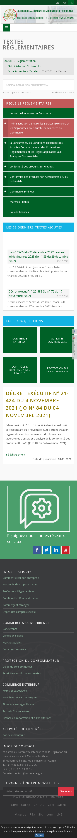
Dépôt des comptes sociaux (19, 611)
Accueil (8, 61)
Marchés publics (12, 642)
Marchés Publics (19, 201)
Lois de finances (19, 212)
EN (57, 2)
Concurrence (10, 629)
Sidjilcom (45, 814)
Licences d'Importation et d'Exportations (27, 718)
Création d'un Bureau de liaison (21, 598)
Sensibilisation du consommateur (22, 673)
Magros (20, 814)
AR (64, 2)
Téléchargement (15, 454)
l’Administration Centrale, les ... (26, 66)
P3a (32, 814)
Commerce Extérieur (22, 191)
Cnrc (14, 805)
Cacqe (25, 805)
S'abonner (66, 791)
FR (71, 2)
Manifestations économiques (20, 697)
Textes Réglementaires (28, 44)
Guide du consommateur (17, 666)
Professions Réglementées (18, 591)
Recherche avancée (63, 92)
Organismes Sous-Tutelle (23, 71)
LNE (59, 814)
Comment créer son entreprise (21, 577)
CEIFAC (39, 805)
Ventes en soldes (13, 635)
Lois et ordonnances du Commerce (30, 113)
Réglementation (26, 61)
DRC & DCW (74, 350)
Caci (51, 805)
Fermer (39, 835)
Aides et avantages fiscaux (18, 704)
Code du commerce (14, 649)
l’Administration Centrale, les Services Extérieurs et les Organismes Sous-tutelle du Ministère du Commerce (39, 128)
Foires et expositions (15, 690)
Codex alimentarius (14, 735)
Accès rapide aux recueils (17, 92)
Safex (61, 805)
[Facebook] (74, 331)
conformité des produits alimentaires (32, 166)
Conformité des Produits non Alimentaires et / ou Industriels (39, 179)
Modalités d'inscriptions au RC (20, 584)
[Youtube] (74, 338)
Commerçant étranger (16, 605)
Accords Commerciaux (16, 711)
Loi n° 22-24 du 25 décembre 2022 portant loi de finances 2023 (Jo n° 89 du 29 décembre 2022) (38, 243)
